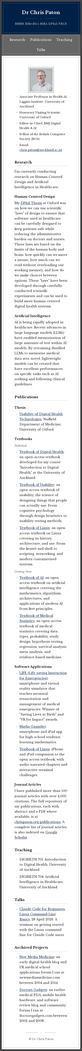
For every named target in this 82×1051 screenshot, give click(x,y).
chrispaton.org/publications (37, 822)
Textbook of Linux (34, 528)
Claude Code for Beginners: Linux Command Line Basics (42, 914)
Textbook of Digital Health (41, 452)
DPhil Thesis (31, 203)
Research (17, 40)
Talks (41, 50)
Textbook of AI (31, 578)
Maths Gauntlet (32, 726)
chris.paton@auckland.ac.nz (40, 150)
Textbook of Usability (36, 485)
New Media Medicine (36, 957)
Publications (41, 40)
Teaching (64, 40)
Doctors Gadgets (33, 990)
